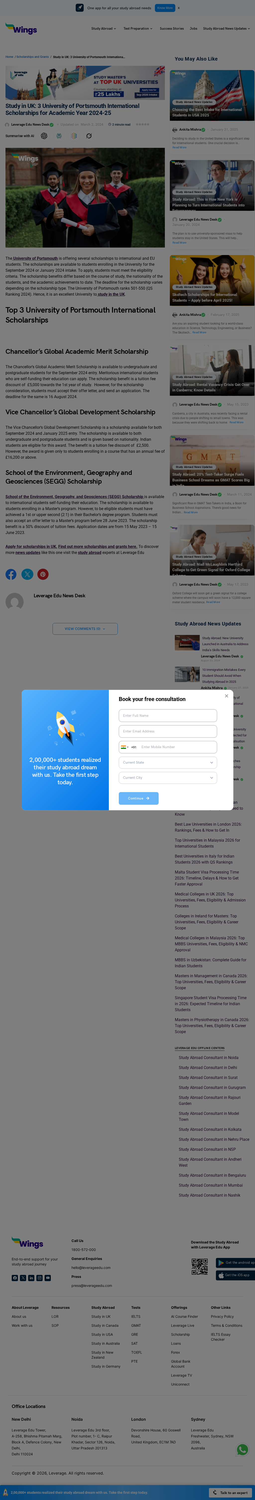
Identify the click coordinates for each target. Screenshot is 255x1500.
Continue (137, 798)
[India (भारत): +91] (124, 747)
